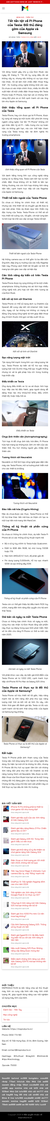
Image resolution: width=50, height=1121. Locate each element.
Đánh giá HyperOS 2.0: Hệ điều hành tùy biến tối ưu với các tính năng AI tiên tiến (27, 937)
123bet (44, 1101)
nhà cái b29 (31, 1088)
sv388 (24, 1078)
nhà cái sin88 (31, 1094)
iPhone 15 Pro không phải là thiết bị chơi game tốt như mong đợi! (27, 808)
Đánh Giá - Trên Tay (25, 17)
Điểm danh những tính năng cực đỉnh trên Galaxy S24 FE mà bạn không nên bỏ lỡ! (28, 961)
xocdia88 (34, 1084)
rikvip (4, 1081)
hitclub (20, 1081)
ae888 (12, 1104)
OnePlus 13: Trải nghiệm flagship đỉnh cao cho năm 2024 (28, 883)
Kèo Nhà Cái (33, 1081)
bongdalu (33, 1078)
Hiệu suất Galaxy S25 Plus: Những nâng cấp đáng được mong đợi (26, 949)
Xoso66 (6, 1078)
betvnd (15, 1078)
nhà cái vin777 (35, 1091)
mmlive (14, 1101)
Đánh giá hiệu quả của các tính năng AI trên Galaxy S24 (28, 818)
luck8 (43, 1104)
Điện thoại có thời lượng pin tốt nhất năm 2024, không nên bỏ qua (28, 861)
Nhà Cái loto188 (18, 1091)
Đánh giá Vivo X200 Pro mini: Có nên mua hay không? (27, 914)
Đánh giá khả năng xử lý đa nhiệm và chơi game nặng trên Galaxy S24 (28, 850)
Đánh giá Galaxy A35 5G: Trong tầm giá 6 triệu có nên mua (27, 840)
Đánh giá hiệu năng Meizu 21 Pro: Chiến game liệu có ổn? (28, 829)
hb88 (31, 1104)
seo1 (39, 37)
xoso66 (44, 1078)
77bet (12, 1081)
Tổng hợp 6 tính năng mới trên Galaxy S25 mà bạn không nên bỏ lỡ (28, 904)
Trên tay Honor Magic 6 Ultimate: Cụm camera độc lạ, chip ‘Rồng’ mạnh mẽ (28, 872)
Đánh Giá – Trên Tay (12, 1009)
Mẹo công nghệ (10, 1014)
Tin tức (6, 1019)
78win (5, 1104)
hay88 (23, 1101)
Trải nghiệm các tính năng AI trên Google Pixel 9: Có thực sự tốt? (26, 893)
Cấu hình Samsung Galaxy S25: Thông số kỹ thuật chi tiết (28, 925)
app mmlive (15, 1088)
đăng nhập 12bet (19, 1084)
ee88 (45, 1081)
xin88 (37, 1098)
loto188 (19, 1098)
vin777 (44, 1098)
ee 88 (25, 1104)
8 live (11, 1098)
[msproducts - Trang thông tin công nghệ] (25, 8)
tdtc (37, 1104)
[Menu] (3, 8)
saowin (5, 1084)
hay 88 (18, 1094)
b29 (37, 1101)
